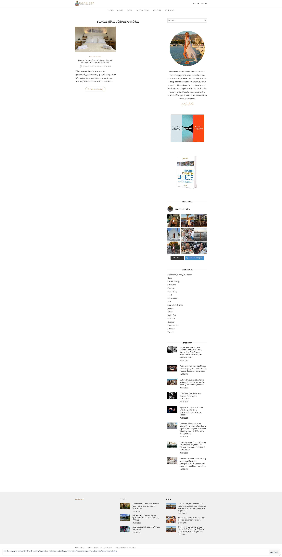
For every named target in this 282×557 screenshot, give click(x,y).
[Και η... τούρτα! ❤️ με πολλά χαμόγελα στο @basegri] (187, 248)
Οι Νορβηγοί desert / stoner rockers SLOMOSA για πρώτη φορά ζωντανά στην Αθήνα (192, 382)
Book (169, 278)
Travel (120, 10)
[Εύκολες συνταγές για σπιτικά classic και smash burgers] (171, 519)
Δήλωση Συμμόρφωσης (125, 547)
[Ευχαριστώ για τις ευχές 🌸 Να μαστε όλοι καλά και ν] (200, 220)
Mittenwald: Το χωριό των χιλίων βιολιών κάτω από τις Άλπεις (146, 517)
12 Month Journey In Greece (179, 274)
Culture (157, 10)
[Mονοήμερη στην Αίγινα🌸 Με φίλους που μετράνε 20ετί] (187, 234)
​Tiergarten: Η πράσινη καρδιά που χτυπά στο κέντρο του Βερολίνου (146, 505)
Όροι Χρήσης (92, 547)
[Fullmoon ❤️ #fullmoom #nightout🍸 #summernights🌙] (173, 220)
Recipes (170, 322)
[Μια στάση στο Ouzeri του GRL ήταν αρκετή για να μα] (173, 248)
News (110, 10)
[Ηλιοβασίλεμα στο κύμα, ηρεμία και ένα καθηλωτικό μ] (187, 220)
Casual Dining (173, 281)
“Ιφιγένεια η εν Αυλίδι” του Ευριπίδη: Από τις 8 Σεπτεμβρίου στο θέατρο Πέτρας (191, 411)
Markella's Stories (175, 305)
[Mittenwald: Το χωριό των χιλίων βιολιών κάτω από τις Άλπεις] (125, 517)
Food (129, 10)
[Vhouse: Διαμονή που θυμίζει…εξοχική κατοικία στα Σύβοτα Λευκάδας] (95, 51)
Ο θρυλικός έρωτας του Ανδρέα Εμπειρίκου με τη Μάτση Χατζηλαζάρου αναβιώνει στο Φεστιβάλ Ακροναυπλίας (191, 352)
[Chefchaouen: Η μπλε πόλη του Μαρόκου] (125, 529)
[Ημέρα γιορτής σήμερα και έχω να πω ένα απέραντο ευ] (200, 248)
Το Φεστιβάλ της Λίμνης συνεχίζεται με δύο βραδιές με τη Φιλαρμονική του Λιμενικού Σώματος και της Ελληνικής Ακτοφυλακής (193, 428)
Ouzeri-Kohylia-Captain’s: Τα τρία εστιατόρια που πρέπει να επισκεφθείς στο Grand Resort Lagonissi (192, 507)
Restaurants (172, 325)
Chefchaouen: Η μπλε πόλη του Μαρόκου (146, 528)
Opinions (169, 10)
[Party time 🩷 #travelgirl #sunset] (200, 234)
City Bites (171, 284)
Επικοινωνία (106, 547)
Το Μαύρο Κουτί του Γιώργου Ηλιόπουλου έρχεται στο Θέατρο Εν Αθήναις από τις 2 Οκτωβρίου (193, 446)
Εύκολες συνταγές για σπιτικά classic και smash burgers (191, 518)
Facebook (79, 499)
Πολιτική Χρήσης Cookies (109, 551)
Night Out (171, 315)
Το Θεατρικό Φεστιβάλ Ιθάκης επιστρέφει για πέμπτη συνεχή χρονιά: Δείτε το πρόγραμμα (193, 368)
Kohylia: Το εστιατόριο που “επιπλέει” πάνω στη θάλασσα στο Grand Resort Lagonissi (191, 529)
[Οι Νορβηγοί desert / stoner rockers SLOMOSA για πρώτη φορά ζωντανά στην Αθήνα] (172, 382)
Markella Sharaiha (92, 66)
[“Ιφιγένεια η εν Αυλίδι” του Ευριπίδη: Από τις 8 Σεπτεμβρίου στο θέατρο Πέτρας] (172, 409)
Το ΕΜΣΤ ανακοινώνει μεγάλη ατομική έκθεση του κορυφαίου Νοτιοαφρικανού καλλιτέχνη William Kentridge (193, 462)
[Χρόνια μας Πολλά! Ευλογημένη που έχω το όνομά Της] (173, 234)
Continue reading (96, 89)
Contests (171, 288)
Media (170, 308)
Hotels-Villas (142, 10)
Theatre (171, 328)
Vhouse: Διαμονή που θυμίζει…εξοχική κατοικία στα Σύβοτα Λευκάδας (95, 61)
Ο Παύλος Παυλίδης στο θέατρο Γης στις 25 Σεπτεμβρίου (190, 396)
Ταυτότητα (79, 547)
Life (169, 301)
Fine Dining (172, 291)
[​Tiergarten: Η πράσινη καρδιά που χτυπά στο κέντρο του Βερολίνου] (125, 506)
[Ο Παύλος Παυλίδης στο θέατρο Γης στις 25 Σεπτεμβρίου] (172, 395)
